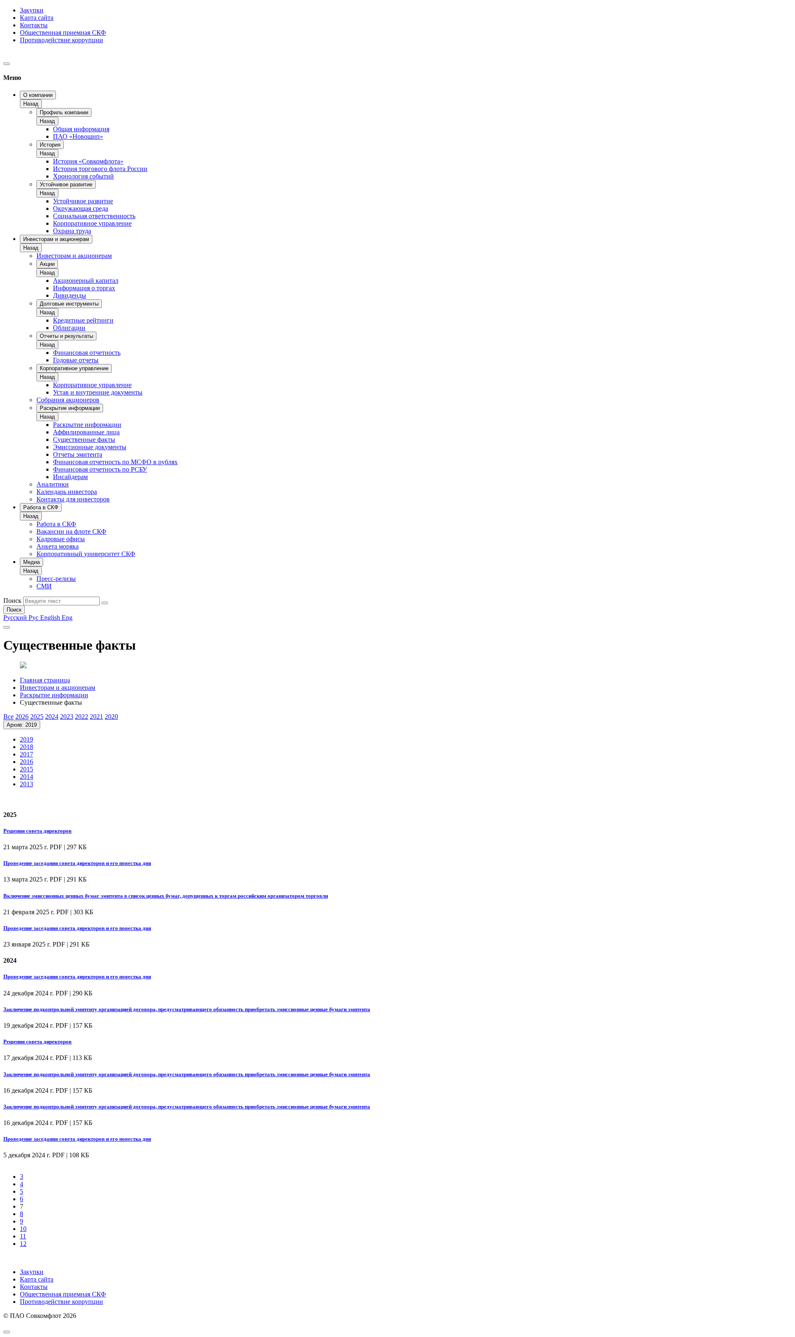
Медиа (31, 562)
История (50, 145)
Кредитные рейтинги (83, 320)
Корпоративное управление (92, 223)
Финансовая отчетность (86, 352)
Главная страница (45, 680)
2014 (26, 776)
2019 (26, 739)
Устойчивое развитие (66, 184)
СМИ (44, 586)
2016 (26, 761)
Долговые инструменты (69, 304)
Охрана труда (72, 230)
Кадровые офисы (60, 538)
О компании (38, 95)
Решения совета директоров (37, 831)
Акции (47, 264)
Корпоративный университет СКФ (85, 553)
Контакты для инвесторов (73, 499)
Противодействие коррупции (61, 39)
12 (23, 1243)
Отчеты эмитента (77, 454)
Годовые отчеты (76, 360)
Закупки (31, 10)
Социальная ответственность (94, 215)
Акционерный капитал (85, 280)
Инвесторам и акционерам (56, 239)
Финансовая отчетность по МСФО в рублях (115, 461)
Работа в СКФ (40, 507)
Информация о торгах (84, 287)
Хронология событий (83, 176)
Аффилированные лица (86, 432)
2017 (26, 754)
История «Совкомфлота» (88, 161)
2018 (26, 746)
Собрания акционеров (67, 399)
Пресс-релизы (56, 578)
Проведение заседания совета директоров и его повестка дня (77, 863)
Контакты (34, 25)
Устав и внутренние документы (97, 392)
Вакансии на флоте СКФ (71, 531)
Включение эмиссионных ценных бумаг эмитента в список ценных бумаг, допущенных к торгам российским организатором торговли (165, 896)
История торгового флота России (100, 168)
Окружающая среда (80, 208)
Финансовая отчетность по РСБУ (100, 469)
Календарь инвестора (66, 491)
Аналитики (52, 484)
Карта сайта (36, 17)
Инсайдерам (70, 476)
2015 (26, 769)
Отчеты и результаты (66, 336)
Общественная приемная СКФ (63, 32)
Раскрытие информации (70, 408)
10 (23, 1228)
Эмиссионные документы (89, 446)
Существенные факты (84, 439)
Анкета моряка (57, 546)
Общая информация (81, 128)
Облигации (69, 327)
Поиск (12, 600)
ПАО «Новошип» (78, 136)
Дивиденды (69, 295)
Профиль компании (64, 112)
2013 (26, 784)
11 (23, 1236)
